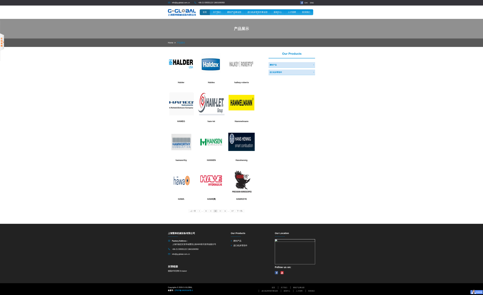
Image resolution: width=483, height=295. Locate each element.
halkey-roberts (241, 82)
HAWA (181, 199)
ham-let (211, 121)
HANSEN (211, 160)
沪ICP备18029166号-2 (184, 290)
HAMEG (181, 121)
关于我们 (217, 12)
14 (225, 211)
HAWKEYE (241, 199)
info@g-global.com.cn (181, 3)
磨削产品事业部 (234, 12)
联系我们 (306, 12)
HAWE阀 (211, 199)
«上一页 (193, 211)
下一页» (240, 211)
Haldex (211, 82)
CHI (306, 3)
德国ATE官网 (173, 271)
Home (170, 43)
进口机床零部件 (276, 72)
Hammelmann (241, 121)
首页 (205, 12)
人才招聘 (292, 12)
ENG (312, 3)
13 (220, 211)
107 (232, 211)
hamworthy (181, 160)
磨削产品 (273, 65)
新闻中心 (278, 12)
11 (211, 211)
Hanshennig (241, 160)
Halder (181, 82)
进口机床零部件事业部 (257, 12)
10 (206, 211)
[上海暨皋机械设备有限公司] (182, 12)
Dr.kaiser (183, 271)
